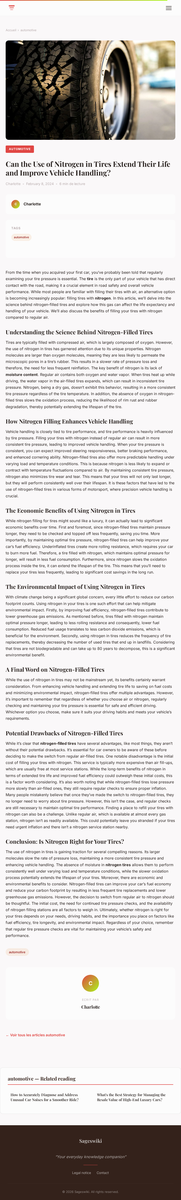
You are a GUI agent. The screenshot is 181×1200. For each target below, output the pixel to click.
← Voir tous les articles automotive (35, 1035)
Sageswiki (90, 1140)
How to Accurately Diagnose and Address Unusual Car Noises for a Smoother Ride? (44, 1097)
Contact (103, 1173)
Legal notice (81, 1173)
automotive (29, 30)
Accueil (11, 30)
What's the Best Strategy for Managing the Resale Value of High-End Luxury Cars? (131, 1097)
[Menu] (168, 8)
